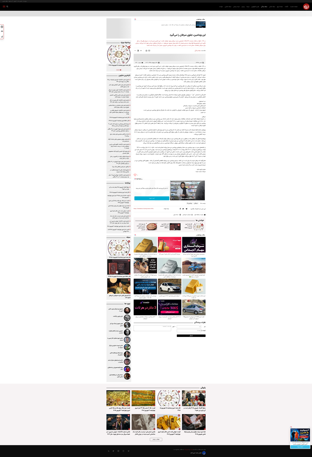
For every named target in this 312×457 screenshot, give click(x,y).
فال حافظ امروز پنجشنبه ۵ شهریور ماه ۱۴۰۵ (119, 121)
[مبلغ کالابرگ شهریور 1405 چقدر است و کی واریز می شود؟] (194, 398)
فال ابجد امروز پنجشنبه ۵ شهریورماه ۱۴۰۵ (119, 117)
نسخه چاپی (175, 215)
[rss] (108, 451)
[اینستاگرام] (123, 451)
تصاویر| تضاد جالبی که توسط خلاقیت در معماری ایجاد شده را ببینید (119, 171)
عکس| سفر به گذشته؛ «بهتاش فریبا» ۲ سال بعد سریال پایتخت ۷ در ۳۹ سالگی (119, 176)
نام (205, 327)
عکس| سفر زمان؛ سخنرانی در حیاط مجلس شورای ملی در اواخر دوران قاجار (119, 106)
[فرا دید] (306, 6)
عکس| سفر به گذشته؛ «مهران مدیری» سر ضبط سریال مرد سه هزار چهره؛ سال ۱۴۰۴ (119, 222)
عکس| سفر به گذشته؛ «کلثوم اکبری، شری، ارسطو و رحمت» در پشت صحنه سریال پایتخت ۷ (119, 146)
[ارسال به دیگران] (149, 51)
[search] (7, 7)
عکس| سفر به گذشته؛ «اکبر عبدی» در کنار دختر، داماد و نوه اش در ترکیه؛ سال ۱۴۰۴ (119, 101)
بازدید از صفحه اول (198, 215)
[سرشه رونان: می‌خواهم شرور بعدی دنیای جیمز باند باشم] (127, 376)
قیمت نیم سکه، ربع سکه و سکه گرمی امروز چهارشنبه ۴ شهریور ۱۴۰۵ (119, 202)
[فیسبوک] (180, 209)
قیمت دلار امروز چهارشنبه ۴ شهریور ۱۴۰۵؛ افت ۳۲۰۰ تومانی (118, 230)
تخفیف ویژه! (300, 447)
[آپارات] (118, 451)
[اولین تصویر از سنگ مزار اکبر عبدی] (127, 325)
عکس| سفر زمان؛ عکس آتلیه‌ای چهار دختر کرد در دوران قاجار (119, 86)
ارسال (191, 336)
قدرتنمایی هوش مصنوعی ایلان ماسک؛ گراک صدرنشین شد (118, 140)
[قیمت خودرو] (2, 31)
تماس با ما (20, 1)
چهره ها (127, 303)
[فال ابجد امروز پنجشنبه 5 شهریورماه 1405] (198, 226)
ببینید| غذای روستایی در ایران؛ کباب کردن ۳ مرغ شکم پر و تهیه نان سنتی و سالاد (118, 125)
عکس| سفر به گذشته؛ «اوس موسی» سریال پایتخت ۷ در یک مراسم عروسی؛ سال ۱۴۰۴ (119, 91)
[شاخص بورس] (2, 36)
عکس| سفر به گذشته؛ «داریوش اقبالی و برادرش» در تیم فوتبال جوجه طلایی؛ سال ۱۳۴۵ (119, 112)
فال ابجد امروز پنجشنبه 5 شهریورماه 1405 (188, 226)
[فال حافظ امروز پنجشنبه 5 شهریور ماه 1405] (175, 226)
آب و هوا (11, 1)
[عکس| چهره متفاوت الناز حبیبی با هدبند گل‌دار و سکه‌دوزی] (127, 340)
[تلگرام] (186, 209)
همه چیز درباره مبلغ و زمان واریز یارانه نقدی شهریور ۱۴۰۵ (118, 207)
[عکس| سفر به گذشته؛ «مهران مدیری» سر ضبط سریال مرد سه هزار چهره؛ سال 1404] (118, 422)
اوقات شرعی (4, 1)
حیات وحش (236, 7)
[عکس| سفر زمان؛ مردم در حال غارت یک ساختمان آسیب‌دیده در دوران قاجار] (143, 422)
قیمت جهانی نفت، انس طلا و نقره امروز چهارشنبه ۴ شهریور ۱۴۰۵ (119, 212)
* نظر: (173, 327)
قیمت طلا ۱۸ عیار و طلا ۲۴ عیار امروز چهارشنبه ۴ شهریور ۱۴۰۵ (118, 196)
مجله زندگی (264, 7)
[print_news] (146, 51)
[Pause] (172, 199)
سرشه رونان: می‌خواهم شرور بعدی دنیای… (116, 376)
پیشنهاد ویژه (125, 42)
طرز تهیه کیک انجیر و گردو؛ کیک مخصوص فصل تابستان (141, 227)
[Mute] (174, 199)
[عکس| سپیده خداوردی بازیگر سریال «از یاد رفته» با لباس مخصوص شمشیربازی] (127, 347)
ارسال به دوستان (187, 215)
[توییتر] (183, 209)
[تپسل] (135, 179)
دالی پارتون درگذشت (118, 316)
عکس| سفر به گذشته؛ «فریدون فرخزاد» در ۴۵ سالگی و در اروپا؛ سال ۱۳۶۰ (118, 81)
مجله (128, 237)
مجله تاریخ (280, 7)
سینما (248, 7)
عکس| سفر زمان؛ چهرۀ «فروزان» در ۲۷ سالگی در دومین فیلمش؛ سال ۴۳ (118, 162)
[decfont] (135, 51)
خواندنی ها (200, 220)
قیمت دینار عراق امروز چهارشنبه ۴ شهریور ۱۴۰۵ (118, 226)
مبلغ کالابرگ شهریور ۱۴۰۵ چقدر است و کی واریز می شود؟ (119, 188)
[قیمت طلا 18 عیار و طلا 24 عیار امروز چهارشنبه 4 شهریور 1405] (143, 398)
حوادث (221, 7)
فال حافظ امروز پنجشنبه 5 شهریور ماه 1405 (164, 226)
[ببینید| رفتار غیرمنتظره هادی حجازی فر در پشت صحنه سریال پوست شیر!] (127, 354)
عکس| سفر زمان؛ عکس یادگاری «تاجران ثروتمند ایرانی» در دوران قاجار (119, 96)
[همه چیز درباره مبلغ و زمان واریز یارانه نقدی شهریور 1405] (194, 422)
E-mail (203, 331)
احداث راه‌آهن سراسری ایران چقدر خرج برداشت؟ (119, 135)
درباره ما (25, 1)
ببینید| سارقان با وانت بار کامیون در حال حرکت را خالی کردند (119, 157)
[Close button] (309, 427)
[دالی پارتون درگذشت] (127, 318)
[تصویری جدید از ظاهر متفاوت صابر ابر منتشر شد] (127, 332)
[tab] (120, 70)
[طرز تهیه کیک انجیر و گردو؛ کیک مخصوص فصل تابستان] (151, 226)
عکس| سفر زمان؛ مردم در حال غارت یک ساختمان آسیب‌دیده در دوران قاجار (119, 217)
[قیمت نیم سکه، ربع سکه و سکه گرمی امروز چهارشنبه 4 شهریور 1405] (118, 398)
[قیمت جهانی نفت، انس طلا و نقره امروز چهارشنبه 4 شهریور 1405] (168, 422)
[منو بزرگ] (4, 7)
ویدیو (243, 7)
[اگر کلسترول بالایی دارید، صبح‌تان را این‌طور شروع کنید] (118, 286)
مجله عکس (272, 7)
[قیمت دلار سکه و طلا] (2, 27)
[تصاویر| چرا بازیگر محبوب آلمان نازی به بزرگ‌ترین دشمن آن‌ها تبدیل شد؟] (127, 310)
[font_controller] (141, 51)
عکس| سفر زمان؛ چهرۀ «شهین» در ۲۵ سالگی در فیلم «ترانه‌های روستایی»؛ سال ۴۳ (118, 130)
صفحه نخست (294, 7)
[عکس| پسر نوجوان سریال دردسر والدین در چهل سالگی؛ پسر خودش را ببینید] (127, 361)
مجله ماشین (228, 7)
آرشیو (15, 1)
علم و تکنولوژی (255, 7)
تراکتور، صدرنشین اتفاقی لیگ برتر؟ (120, 167)
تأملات (286, 7)
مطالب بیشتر (156, 439)
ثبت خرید (151, 198)
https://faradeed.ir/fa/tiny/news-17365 (143, 209)
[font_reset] (138, 51)
